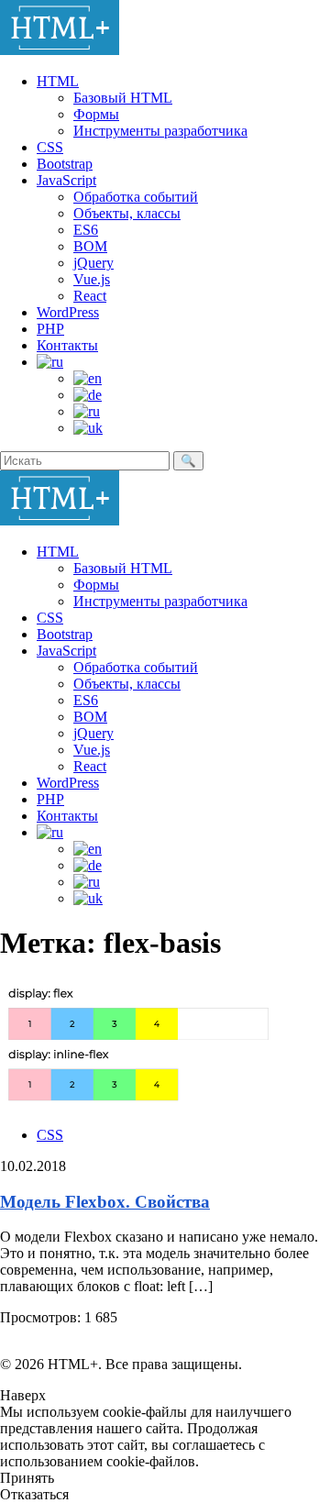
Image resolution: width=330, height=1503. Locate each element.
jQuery (93, 263)
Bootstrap (65, 163)
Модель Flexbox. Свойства (105, 1201)
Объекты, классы (127, 213)
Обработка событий (135, 196)
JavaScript (66, 180)
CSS (50, 147)
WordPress (68, 312)
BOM (90, 246)
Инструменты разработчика (160, 130)
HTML (58, 81)
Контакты (67, 345)
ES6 (85, 230)
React (89, 296)
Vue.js (91, 279)
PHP (50, 329)
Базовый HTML (122, 97)
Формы (96, 114)
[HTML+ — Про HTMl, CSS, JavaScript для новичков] (59, 50)
